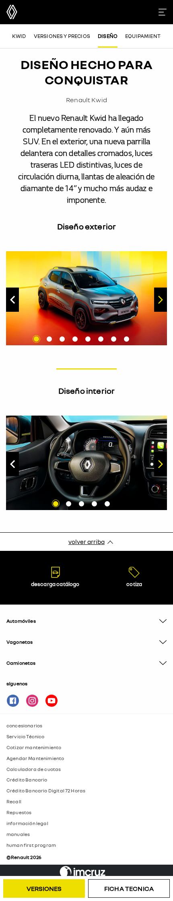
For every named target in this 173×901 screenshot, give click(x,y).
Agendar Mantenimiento (35, 758)
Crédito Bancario (26, 780)
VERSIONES (44, 888)
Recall (13, 801)
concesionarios (24, 725)
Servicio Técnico (25, 736)
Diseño (107, 36)
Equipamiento (145, 36)
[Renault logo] (11, 12)
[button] (86, 621)
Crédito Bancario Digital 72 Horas (45, 791)
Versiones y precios (62, 36)
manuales (18, 834)
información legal (27, 823)
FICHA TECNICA (129, 888)
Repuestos (18, 812)
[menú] (166, 12)
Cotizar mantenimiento (33, 747)
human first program (31, 845)
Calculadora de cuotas (33, 769)
